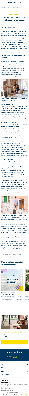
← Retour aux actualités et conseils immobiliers (11, 254)
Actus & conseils (8, 7)
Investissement (15, 7)
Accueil (2, 7)
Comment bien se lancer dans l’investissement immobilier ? (8, 293)
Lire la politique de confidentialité (7, 390)
